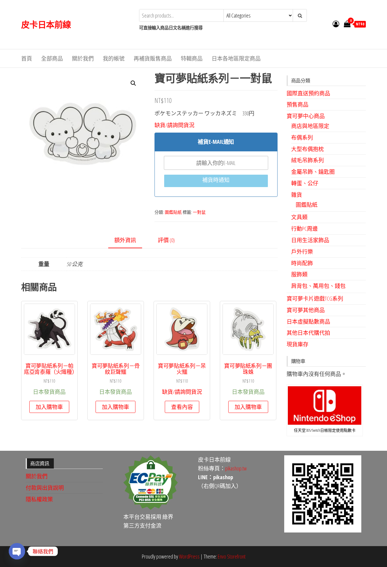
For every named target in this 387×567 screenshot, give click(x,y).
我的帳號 (114, 58)
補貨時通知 (215, 179)
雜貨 (296, 194)
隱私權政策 (39, 499)
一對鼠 (199, 212)
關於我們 (83, 58)
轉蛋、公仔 (304, 183)
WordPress (189, 556)
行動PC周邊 (304, 228)
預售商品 (297, 104)
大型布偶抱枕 (307, 149)
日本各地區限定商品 (236, 58)
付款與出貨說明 (45, 487)
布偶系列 (302, 137)
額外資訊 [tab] (125, 240)
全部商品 (52, 58)
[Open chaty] (17, 551)
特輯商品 (192, 58)
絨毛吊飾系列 (307, 160)
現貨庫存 (297, 344)
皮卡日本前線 (46, 24)
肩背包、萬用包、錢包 (318, 285)
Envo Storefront (232, 556)
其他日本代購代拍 (308, 332)
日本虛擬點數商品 (308, 321)
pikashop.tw (236, 468)
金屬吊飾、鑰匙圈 (313, 171)
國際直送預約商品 (308, 93)
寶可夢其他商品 (306, 310)
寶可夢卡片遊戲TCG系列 (315, 298)
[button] (133, 83)
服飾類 (299, 274)
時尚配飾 (302, 263)
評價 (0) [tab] (166, 240)
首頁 (26, 58)
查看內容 (182, 406)
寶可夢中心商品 (306, 116)
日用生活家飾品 (310, 240)
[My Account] (336, 23)
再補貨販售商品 (153, 58)
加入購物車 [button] (49, 406)
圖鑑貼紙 (173, 212)
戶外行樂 (302, 251)
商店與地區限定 (310, 126)
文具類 (299, 217)
